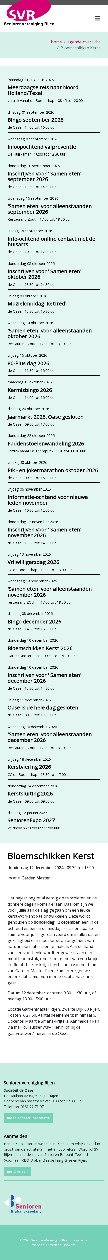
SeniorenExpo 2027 (31, 820)
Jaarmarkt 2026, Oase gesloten (46, 416)
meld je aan (17, 1171)
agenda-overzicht (83, 42)
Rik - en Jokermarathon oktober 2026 (53, 470)
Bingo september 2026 (36, 119)
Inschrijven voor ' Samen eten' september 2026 (44, 176)
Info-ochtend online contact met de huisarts (51, 241)
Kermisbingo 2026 (30, 389)
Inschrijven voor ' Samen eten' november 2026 (44, 532)
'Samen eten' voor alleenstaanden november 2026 (50, 591)
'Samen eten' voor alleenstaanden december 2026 (50, 737)
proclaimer (81, 1240)
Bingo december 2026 (34, 621)
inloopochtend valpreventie (42, 146)
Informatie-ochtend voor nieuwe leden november (48, 499)
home (56, 42)
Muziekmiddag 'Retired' (37, 303)
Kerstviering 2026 (29, 766)
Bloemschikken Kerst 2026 (40, 648)
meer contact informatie (28, 1118)
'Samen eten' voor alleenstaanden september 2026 (50, 208)
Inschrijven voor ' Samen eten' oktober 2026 (44, 274)
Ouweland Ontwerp (61, 1245)
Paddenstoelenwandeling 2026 (46, 443)
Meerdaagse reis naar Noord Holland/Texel (43, 90)
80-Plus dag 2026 (28, 363)
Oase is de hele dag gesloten (43, 707)
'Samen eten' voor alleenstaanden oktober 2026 (50, 333)
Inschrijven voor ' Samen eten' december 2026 (44, 677)
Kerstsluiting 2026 (30, 793)
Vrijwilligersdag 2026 (33, 561)
